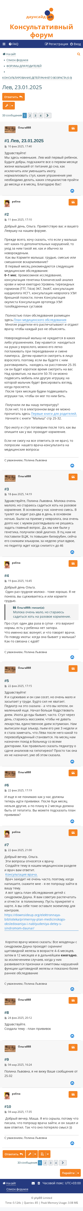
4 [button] (40, 115)
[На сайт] (42, 11)
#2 (6, 214)
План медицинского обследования (40, 320)
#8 (6, 1012)
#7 (6, 845)
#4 (6, 575)
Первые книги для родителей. (54, 413)
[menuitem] (13, 44)
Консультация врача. (21, 874)
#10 (7, 1106)
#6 (6, 785)
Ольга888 (24, 127)
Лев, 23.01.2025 (22, 87)
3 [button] (35, 115)
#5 (6, 681)
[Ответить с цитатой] (73, 128)
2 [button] (30, 115)
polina (16, 201)
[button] (47, 115)
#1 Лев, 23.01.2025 (24, 140)
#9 (6, 1059)
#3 (6, 489)
